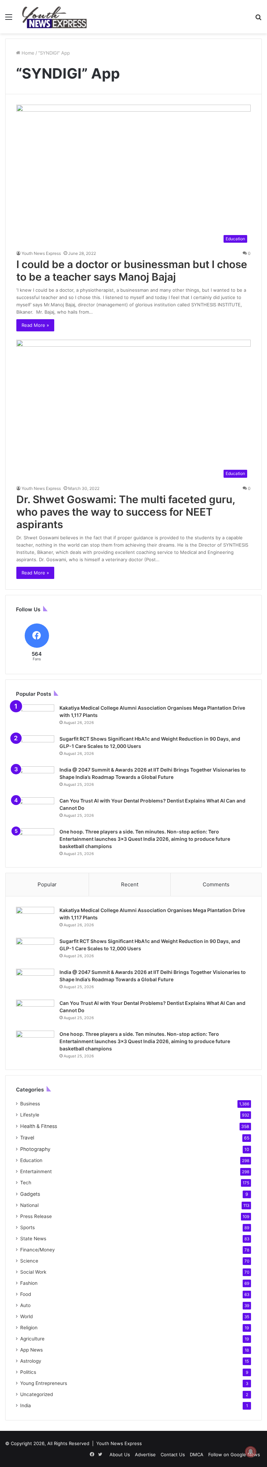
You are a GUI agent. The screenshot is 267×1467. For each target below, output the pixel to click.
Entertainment (36, 1171)
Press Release (36, 1216)
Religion (29, 1327)
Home (27, 53)
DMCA (196, 1454)
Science (29, 1261)
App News (31, 1350)
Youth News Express (41, 253)
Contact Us (173, 1454)
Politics (28, 1372)
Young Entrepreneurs (43, 1383)
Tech (25, 1182)
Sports (27, 1227)
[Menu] (8, 19)
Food (25, 1294)
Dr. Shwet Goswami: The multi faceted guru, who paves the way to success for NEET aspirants (125, 512)
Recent (129, 884)
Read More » (35, 325)
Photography (35, 1149)
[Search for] (258, 19)
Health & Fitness (38, 1126)
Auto (25, 1305)
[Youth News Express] (54, 17)
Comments (216, 884)
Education (31, 1160)
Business (30, 1103)
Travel (27, 1137)
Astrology (30, 1361)
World (26, 1316)
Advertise (145, 1454)
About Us (120, 1454)
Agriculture (32, 1338)
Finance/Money (37, 1249)
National (29, 1205)
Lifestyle (29, 1115)
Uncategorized (36, 1394)
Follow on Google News (234, 1454)
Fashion (29, 1283)
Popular (47, 884)
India (25, 1405)
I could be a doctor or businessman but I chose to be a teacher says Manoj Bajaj (131, 270)
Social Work (33, 1272)
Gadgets (30, 1194)
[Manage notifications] (250, 1451)
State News (33, 1238)
